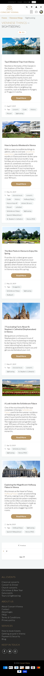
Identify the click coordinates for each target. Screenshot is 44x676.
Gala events (7, 593)
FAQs (20, 2)
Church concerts (9, 587)
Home (4, 18)
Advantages (7, 612)
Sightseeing (19, 113)
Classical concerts (10, 582)
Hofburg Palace (29, 199)
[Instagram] (15, 651)
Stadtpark (10, 295)
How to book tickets (11, 631)
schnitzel (19, 207)
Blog (4, 639)
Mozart (9, 113)
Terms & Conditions (11, 617)
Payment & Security (11, 636)
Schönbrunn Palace (13, 211)
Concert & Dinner (10, 585)
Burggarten (16, 287)
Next (21, 557)
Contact (12, 2)
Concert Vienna (25, 663)
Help (26, 2)
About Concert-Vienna (12, 606)
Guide (25, 109)
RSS (23, 32)
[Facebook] (4, 651)
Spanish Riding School (14, 215)
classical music (17, 195)
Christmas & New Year (12, 590)
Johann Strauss (26, 203)
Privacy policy (8, 620)
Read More (21, 98)
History (33, 109)
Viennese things (16, 18)
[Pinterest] (10, 651)
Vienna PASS (31, 219)
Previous (23, 545)
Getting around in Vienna (13, 634)
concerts (16, 109)
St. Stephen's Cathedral (15, 219)
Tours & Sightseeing (11, 596)
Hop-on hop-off (12, 203)
